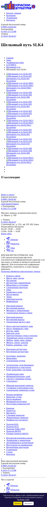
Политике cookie (23, 500)
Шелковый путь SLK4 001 (18, 134)
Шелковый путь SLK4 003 (18, 116)
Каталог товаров (13, 13)
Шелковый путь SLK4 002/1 (18, 125)
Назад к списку (8, 194)
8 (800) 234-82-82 (8, 27)
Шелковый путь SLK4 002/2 (18, 162)
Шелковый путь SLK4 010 (18, 144)
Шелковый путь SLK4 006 (18, 97)
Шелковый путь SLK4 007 (18, 78)
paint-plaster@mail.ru (10, 204)
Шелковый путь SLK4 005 (18, 106)
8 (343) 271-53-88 (8, 31)
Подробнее (11, 81)
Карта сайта (6, 234)
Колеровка (11, 15)
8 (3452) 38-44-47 (8, 36)
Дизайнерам (11, 18)
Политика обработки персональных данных (20, 271)
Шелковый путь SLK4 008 (18, 153)
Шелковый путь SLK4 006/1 (18, 88)
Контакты (10, 20)
